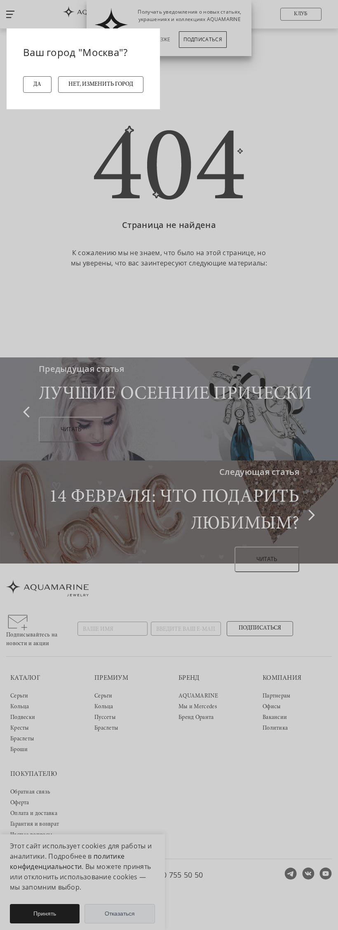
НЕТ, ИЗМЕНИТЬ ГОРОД (100, 84)
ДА (37, 84)
